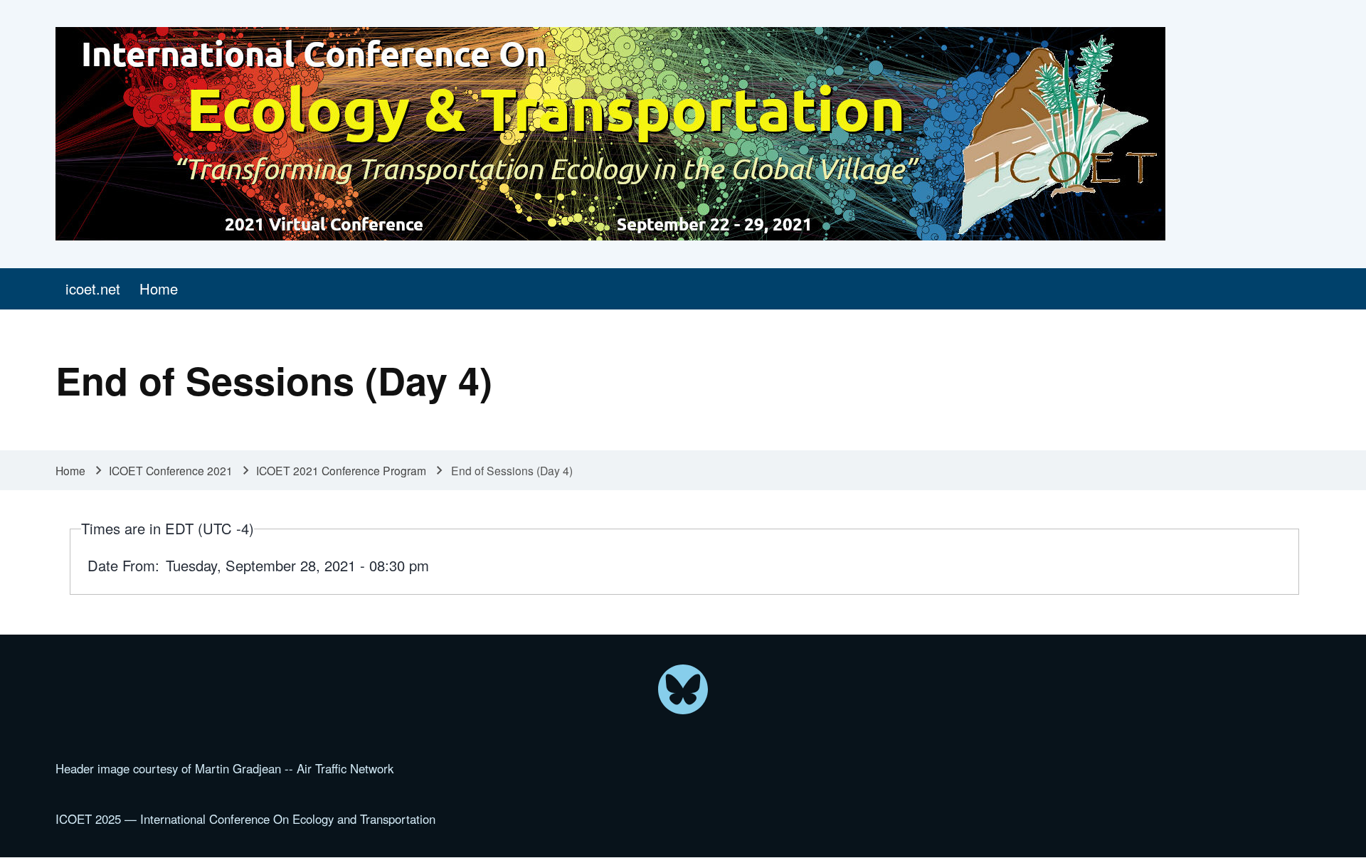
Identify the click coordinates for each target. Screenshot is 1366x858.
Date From (121, 565)
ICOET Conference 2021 (171, 470)
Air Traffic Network (345, 768)
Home (70, 470)
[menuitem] (92, 289)
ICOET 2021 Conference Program (341, 470)
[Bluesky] (682, 689)
